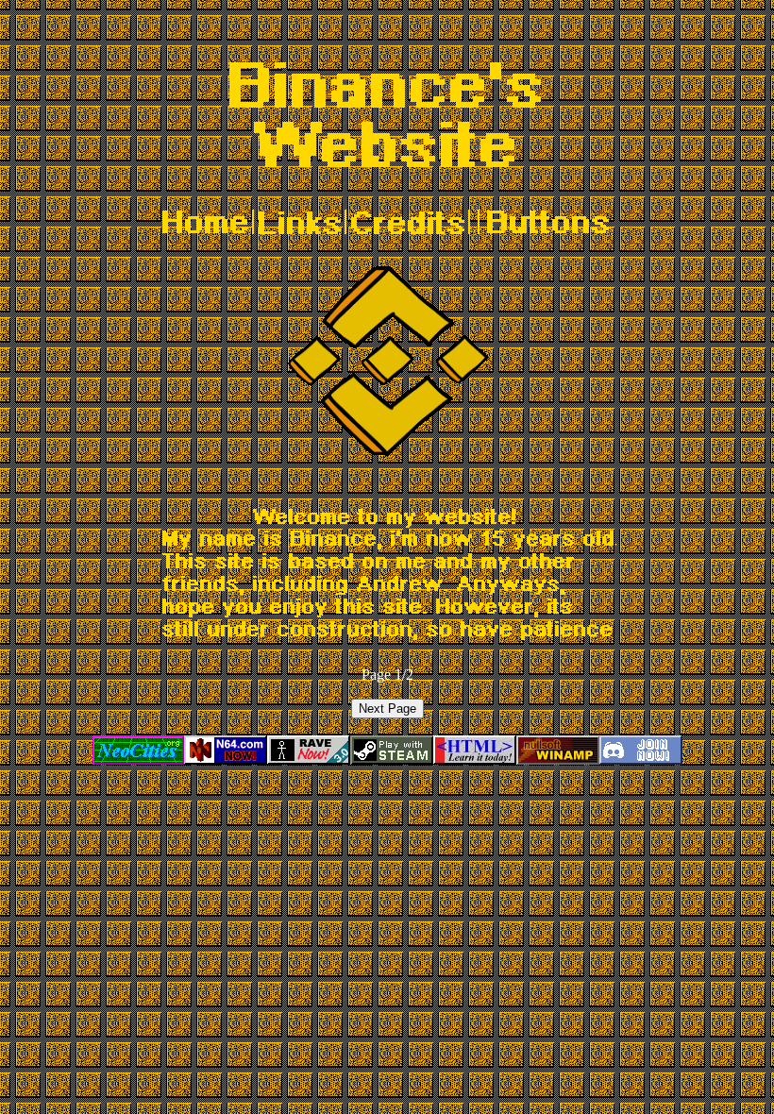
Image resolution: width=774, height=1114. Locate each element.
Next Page (387, 708)
